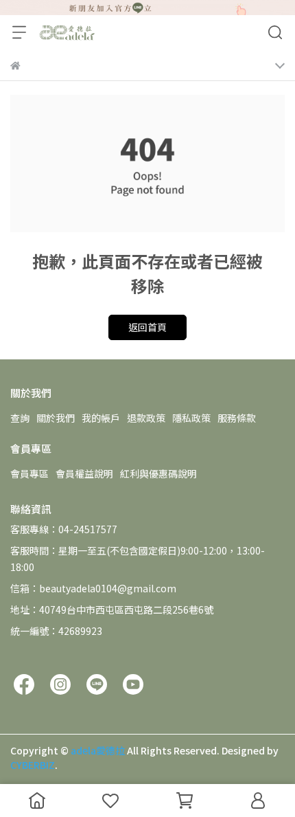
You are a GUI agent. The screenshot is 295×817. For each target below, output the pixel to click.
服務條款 (236, 418)
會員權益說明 (84, 473)
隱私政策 (191, 418)
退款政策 (146, 418)
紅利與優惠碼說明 (158, 473)
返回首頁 (147, 327)
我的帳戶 (101, 418)
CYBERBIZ (32, 765)
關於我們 (55, 418)
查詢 (20, 418)
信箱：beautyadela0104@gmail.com (93, 588)
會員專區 (29, 473)
